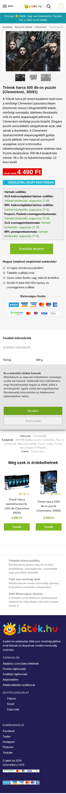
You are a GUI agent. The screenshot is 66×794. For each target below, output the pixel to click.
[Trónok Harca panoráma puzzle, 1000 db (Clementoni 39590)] (17, 483)
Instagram (9, 741)
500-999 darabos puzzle (28, 439)
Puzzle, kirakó (45, 443)
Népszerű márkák (23, 27)
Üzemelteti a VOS (13, 764)
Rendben (33, 410)
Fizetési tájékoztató (14, 668)
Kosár (10, 703)
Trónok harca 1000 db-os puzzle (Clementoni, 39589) (48, 506)
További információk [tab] (17, 338)
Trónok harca (38, 451)
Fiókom (11, 698)
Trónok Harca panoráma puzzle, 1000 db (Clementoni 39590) (16, 506)
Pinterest (8, 747)
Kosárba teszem (31, 249)
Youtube (7, 752)
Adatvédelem (11, 679)
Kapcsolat (13, 709)
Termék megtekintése (16, 528)
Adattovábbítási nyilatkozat (19, 684)
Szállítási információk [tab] (16, 347)
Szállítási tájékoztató (15, 674)
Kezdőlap (7, 27)
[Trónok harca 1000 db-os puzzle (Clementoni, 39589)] (49, 483)
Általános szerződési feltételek (21, 663)
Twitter (7, 736)
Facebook (9, 731)
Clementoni (40, 27)
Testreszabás (33, 420)
